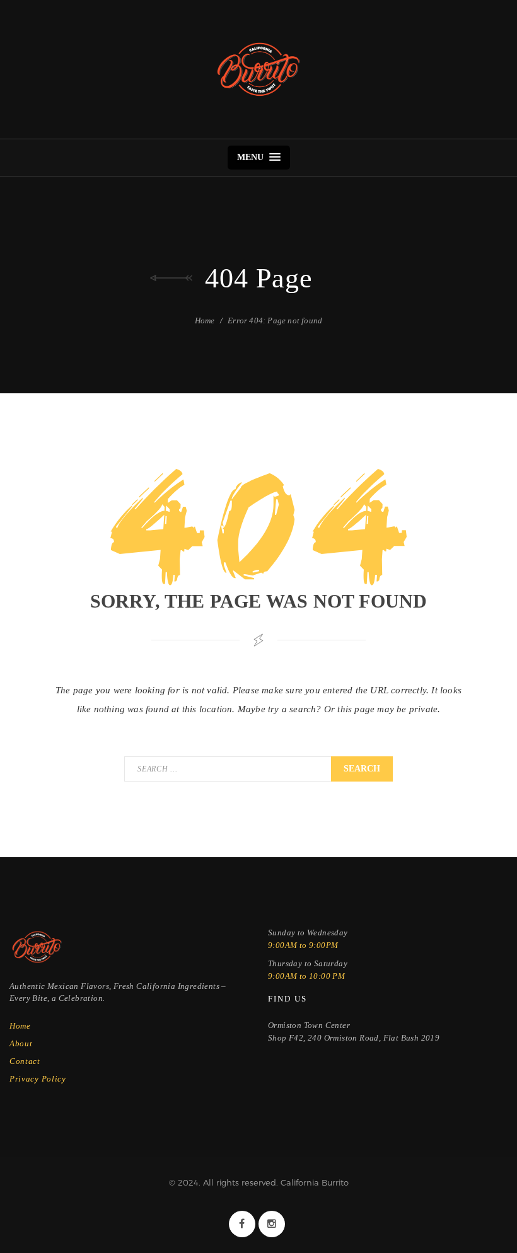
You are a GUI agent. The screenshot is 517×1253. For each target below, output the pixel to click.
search (362, 768)
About (21, 1043)
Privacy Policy (37, 1078)
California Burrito (258, 69)
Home (205, 320)
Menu (252, 157)
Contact (24, 1061)
